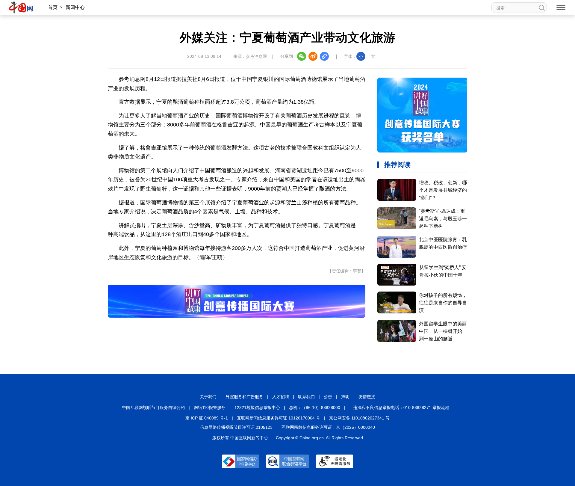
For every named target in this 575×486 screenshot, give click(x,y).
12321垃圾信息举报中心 (257, 407)
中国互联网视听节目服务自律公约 (153, 407)
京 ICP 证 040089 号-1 (206, 418)
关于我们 (208, 396)
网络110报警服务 (210, 407)
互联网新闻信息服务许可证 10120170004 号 (278, 418)
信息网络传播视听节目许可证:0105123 (236, 427)
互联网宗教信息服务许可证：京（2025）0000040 (328, 427)
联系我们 (306, 396)
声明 (345, 396)
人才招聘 (280, 396)
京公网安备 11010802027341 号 (359, 418)
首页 (53, 7)
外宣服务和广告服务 (244, 396)
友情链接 (366, 396)
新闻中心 (75, 7)
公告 (328, 396)
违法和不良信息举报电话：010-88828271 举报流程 (401, 407)
